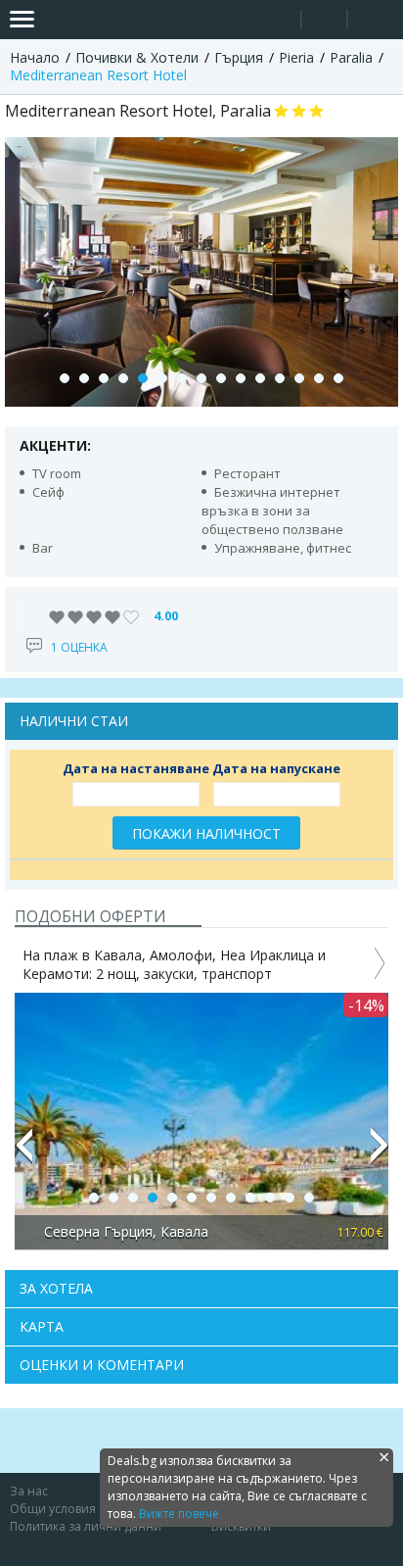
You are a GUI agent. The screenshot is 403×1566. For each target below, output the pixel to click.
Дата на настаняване (136, 768)
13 (299, 378)
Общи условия (53, 1508)
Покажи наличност (206, 833)
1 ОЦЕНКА (79, 647)
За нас (29, 1491)
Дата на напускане (276, 768)
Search (278, 20)
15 (338, 378)
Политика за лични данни (85, 1526)
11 (260, 378)
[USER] (325, 22)
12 (280, 378)
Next (379, 1153)
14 (319, 378)
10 (241, 378)
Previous (23, 1153)
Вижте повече (179, 1513)
